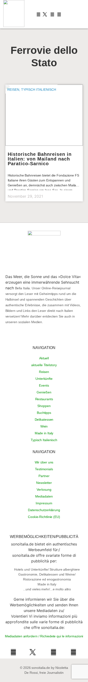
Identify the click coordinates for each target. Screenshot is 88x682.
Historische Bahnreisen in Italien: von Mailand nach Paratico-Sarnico (40, 159)
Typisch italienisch (38, 89)
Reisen (13, 89)
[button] (69, 14)
